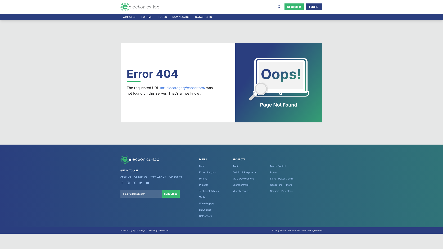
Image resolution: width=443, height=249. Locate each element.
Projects (203, 184)
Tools (162, 16)
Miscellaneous (240, 191)
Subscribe (171, 193)
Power (273, 172)
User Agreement (314, 230)
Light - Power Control (282, 178)
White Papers (206, 203)
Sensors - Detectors (281, 191)
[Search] (279, 7)
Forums (146, 16)
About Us (125, 176)
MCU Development (243, 178)
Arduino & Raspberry (244, 172)
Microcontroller (241, 184)
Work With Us (158, 176)
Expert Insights (207, 172)
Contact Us (140, 176)
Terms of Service (296, 230)
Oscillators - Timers (281, 184)
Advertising (175, 176)
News (202, 166)
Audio (236, 166)
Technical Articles (209, 191)
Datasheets (203, 16)
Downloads (205, 209)
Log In (313, 7)
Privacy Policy (279, 230)
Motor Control (278, 166)
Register (294, 7)
